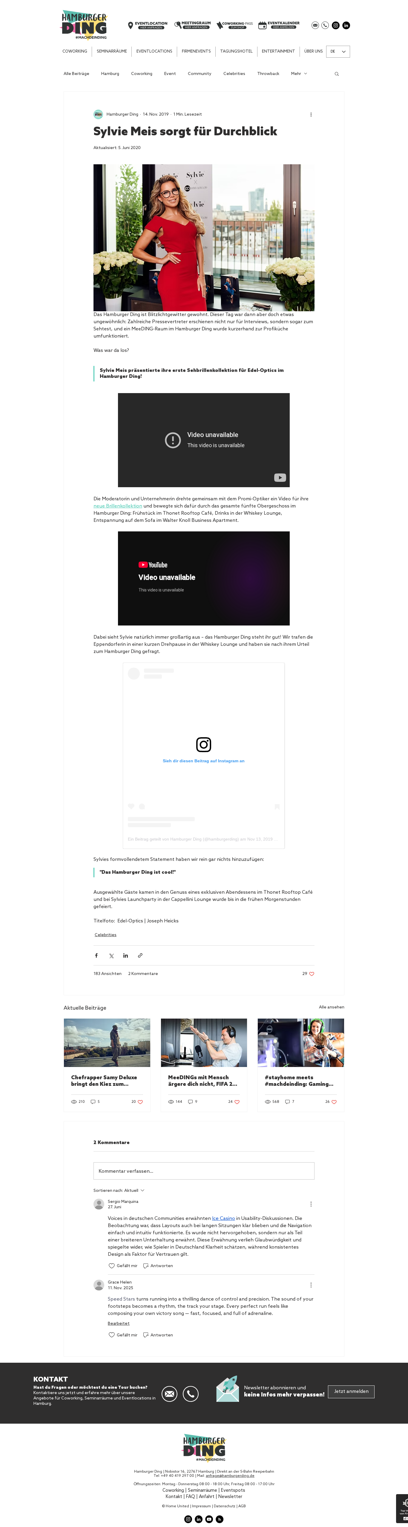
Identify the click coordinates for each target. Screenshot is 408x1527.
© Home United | (177, 1506)
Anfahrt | (208, 1497)
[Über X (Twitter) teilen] (111, 955)
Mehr (296, 73)
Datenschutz (224, 1506)
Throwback (268, 73)
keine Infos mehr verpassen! (284, 1394)
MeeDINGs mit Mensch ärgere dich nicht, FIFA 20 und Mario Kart (202, 1081)
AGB (242, 1506)
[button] (278, 52)
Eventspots (233, 1490)
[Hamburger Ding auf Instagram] (336, 25)
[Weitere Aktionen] (311, 114)
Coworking (141, 73)
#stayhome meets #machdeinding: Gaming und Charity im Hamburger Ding (300, 1081)
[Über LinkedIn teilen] (125, 955)
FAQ (190, 1497)
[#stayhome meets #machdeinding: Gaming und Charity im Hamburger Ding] (301, 1043)
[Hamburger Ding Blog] (219, 1519)
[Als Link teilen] (140, 955)
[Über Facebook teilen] (96, 955)
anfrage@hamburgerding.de (230, 1476)
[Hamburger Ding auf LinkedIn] (346, 25)
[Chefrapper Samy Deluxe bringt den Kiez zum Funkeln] (107, 1043)
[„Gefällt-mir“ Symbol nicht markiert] (112, 1266)
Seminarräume (202, 1490)
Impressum (201, 1506)
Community (199, 73)
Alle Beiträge (76, 73)
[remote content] (204, 440)
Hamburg (110, 73)
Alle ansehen (331, 1007)
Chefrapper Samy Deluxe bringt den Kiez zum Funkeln (104, 1081)
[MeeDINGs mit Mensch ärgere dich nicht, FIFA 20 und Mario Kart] (204, 1043)
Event (170, 73)
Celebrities (234, 73)
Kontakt (174, 1497)
